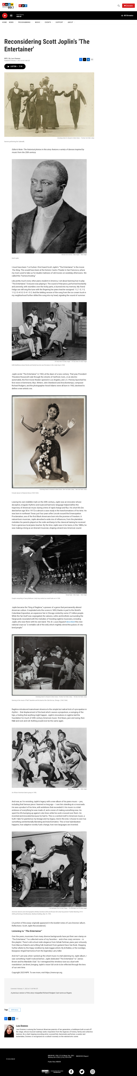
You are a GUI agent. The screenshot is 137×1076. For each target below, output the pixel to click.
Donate (129, 6)
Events (48, 22)
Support (59, 22)
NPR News (14, 1010)
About (70, 22)
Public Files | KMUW (54, 1062)
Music (37, 22)
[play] (5, 15)
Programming (24, 22)
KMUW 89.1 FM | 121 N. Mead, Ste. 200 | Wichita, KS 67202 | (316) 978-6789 (61, 1056)
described (70, 622)
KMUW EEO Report (82, 1056)
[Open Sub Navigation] (15, 22)
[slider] (14, 15)
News (11, 22)
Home (4, 22)
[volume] (11, 15)
